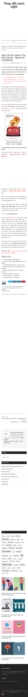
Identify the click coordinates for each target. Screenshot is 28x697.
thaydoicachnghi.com (17, 671)
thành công (6, 564)
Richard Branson (5, 561)
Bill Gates (18, 536)
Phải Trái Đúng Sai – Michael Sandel (11, 259)
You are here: (4, 46)
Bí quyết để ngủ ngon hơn (7, 469)
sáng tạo (18, 561)
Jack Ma (19, 545)
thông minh (15, 564)
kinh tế (14, 551)
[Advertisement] (14, 24)
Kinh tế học (15, 288)
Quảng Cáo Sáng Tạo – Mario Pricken (11, 275)
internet (14, 545)
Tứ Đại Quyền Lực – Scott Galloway (18, 422)
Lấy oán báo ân (4, 484)
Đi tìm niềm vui (4, 481)
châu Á (22, 539)
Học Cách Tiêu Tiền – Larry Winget (11, 277)
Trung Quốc (5, 571)
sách (21, 673)
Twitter (10, 281)
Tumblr (4, 283)
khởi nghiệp (19, 548)
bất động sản (13, 539)
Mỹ (22, 555)
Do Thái (17, 542)
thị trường (4, 567)
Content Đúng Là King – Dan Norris (11, 273)
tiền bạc (18, 567)
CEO (18, 539)
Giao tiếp (22, 542)
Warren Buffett (14, 570)
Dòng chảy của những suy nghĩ (8, 474)
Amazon (8, 536)
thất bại (22, 565)
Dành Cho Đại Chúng (9, 288)
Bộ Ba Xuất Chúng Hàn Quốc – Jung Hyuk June (13, 264)
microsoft (10, 555)
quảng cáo (20, 558)
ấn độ (7, 573)
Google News (7, 443)
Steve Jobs (12, 561)
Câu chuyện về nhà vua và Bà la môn (9, 476)
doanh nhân (11, 542)
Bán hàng (5, 539)
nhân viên (4, 558)
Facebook (14, 281)
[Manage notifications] (3, 694)
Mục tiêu (16, 555)
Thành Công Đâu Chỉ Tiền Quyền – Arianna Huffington (13, 418)
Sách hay (10, 46)
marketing (4, 555)
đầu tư (3, 573)
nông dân (14, 558)
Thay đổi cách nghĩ (14, 5)
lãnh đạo (18, 551)
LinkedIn (18, 281)
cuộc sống (4, 542)
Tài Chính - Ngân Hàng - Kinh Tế (18, 286)
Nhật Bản (9, 558)
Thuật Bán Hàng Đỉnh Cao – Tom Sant (14, 77)
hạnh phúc (9, 545)
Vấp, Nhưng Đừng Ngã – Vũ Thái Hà (13, 79)
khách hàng (4, 548)
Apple (13, 536)
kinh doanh (6, 551)
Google (3, 545)
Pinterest (23, 281)
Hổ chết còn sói (5, 479)
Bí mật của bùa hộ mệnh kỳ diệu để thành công (12, 466)
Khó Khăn (11, 548)
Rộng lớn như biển (5, 471)
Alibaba (3, 536)
